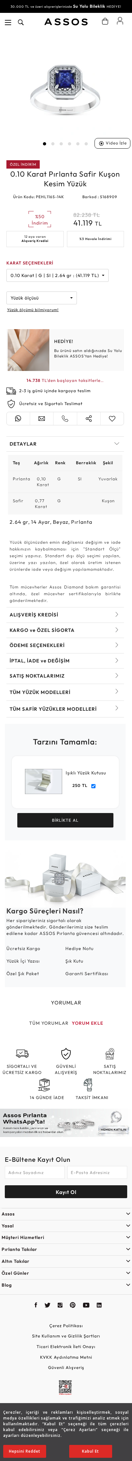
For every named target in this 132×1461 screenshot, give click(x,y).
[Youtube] (86, 1305)
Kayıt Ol (66, 1192)
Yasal (8, 1226)
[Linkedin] (99, 1305)
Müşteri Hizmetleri (23, 1237)
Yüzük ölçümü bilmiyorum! (33, 309)
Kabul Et (90, 1451)
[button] (44, 143)
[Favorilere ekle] (112, 418)
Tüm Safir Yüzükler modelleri (53, 709)
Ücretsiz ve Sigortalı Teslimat (51, 403)
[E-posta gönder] (41, 418)
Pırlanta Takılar (19, 1249)
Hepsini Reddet (24, 1451)
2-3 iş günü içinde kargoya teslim (55, 390)
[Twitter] (48, 1305)
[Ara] (20, 22)
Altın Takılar (15, 1261)
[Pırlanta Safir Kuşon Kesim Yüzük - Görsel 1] (65, 91)
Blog (7, 1285)
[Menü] (8, 22)
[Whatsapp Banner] (66, 1123)
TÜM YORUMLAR (49, 1023)
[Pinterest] (73, 1305)
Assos (8, 1214)
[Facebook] (36, 1305)
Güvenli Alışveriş (66, 1367)
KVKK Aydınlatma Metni (66, 1357)
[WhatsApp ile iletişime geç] (18, 418)
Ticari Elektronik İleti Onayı (66, 1346)
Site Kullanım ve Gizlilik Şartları (66, 1335)
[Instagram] (60, 1305)
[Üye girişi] (120, 20)
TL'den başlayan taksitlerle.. (65, 380)
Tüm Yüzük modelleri (40, 692)
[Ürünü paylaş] (88, 418)
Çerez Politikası (66, 1325)
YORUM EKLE (87, 1023)
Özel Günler (15, 1273)
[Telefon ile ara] (65, 418)
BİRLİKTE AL (65, 820)
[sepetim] (105, 21)
